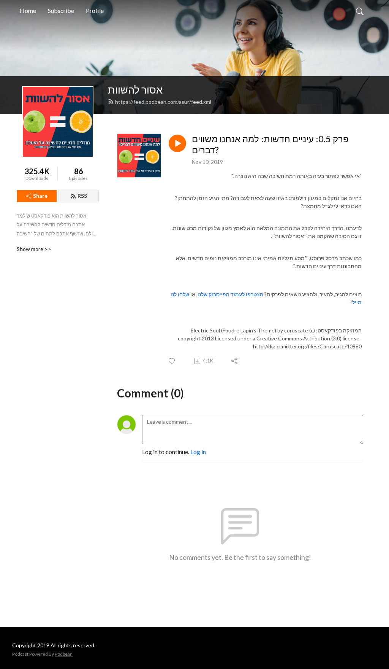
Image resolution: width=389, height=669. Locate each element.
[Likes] (172, 361)
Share (40, 195)
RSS (82, 195)
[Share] (235, 361)
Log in (198, 451)
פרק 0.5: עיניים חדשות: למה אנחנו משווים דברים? (270, 144)
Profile (95, 10)
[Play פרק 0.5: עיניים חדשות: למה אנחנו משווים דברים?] (177, 143)
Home (28, 10)
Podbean (64, 654)
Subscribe (61, 10)
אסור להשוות (135, 89)
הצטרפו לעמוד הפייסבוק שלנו (230, 294)
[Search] (360, 10)
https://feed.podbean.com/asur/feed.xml (163, 102)
